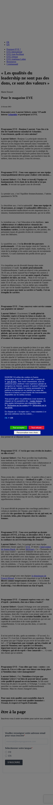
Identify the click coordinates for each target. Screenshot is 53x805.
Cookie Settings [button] (36, 401)
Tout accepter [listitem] (18, 427)
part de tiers (12, 382)
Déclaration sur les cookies (17, 405)
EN (11, 418)
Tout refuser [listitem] (36, 427)
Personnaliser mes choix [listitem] (27, 432)
